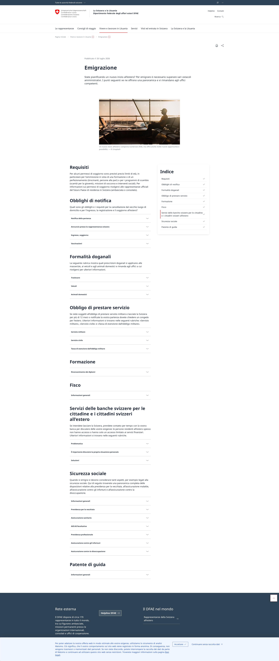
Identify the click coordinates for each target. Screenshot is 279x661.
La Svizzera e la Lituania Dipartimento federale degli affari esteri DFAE (115, 12)
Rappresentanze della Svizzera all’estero (159, 619)
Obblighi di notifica (170, 184)
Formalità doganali (170, 190)
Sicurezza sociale (169, 221)
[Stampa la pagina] (216, 45)
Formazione (167, 201)
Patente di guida (169, 227)
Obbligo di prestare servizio (174, 195)
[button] (64, 28)
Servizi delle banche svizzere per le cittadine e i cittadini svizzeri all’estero (182, 214)
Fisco (164, 207)
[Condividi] (222, 45)
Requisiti (166, 178)
